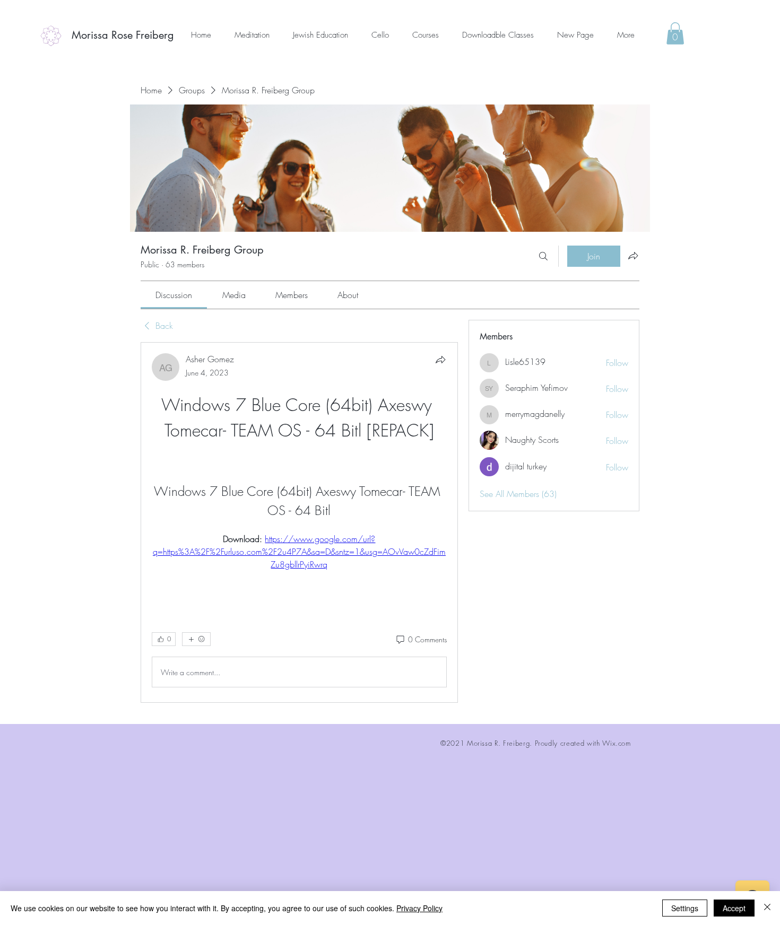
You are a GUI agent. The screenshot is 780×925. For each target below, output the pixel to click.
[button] (675, 33)
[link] (173, 295)
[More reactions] (196, 639)
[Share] (440, 359)
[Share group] (633, 255)
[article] (299, 522)
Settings (684, 908)
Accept (734, 908)
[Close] (767, 908)
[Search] (543, 256)
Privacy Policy (419, 908)
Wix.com (616, 743)
